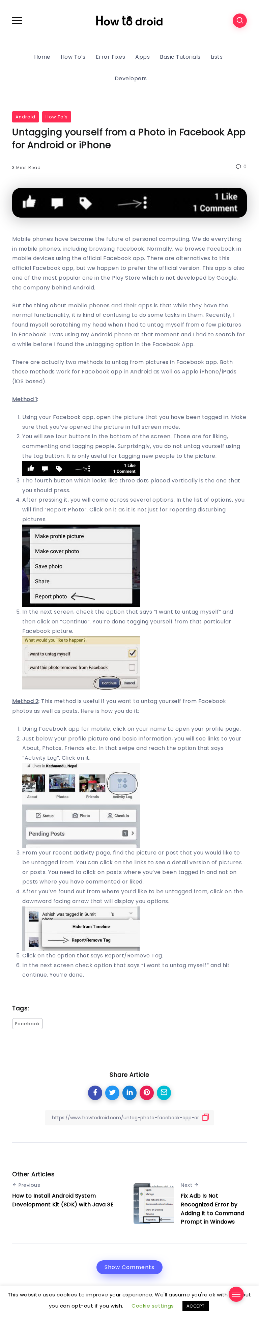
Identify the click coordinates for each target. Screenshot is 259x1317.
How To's (57, 117)
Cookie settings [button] (153, 1305)
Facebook (27, 1024)
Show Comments (129, 1267)
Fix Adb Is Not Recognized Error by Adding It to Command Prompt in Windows (212, 1209)
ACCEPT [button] (195, 1306)
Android (25, 117)
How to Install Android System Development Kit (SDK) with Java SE (63, 1200)
